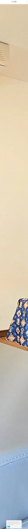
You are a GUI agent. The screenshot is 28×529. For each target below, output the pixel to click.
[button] (26, 1)
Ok (8, 526)
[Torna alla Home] (14, 1)
